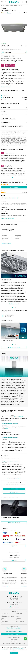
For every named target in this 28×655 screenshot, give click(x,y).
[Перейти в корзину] (26, 2)
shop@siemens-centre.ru (14, 628)
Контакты (18, 622)
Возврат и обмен (5, 619)
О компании (19, 613)
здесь (6, 428)
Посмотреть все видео (14, 522)
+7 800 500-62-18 (14, 603)
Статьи (18, 615)
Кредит (2, 618)
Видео (2, 622)
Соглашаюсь (14, 652)
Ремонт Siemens (4, 621)
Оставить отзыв (14, 187)
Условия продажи (14, 639)
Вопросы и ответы (20, 619)
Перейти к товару (6, 243)
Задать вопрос (14, 489)
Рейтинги (18, 616)
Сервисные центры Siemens (7, 616)
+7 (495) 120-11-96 (14, 555)
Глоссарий (18, 618)
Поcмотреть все (14, 492)
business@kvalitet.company (14, 631)
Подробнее (14, 546)
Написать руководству (14, 634)
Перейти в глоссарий (14, 303)
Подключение (4, 615)
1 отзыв (9, 12)
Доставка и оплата (5, 613)
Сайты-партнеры (20, 621)
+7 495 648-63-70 (14, 597)
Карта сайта (14, 641)
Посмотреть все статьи (14, 347)
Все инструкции (7, 52)
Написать (14, 560)
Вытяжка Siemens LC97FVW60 (16, 416)
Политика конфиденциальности (14, 637)
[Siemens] (14, 2)
